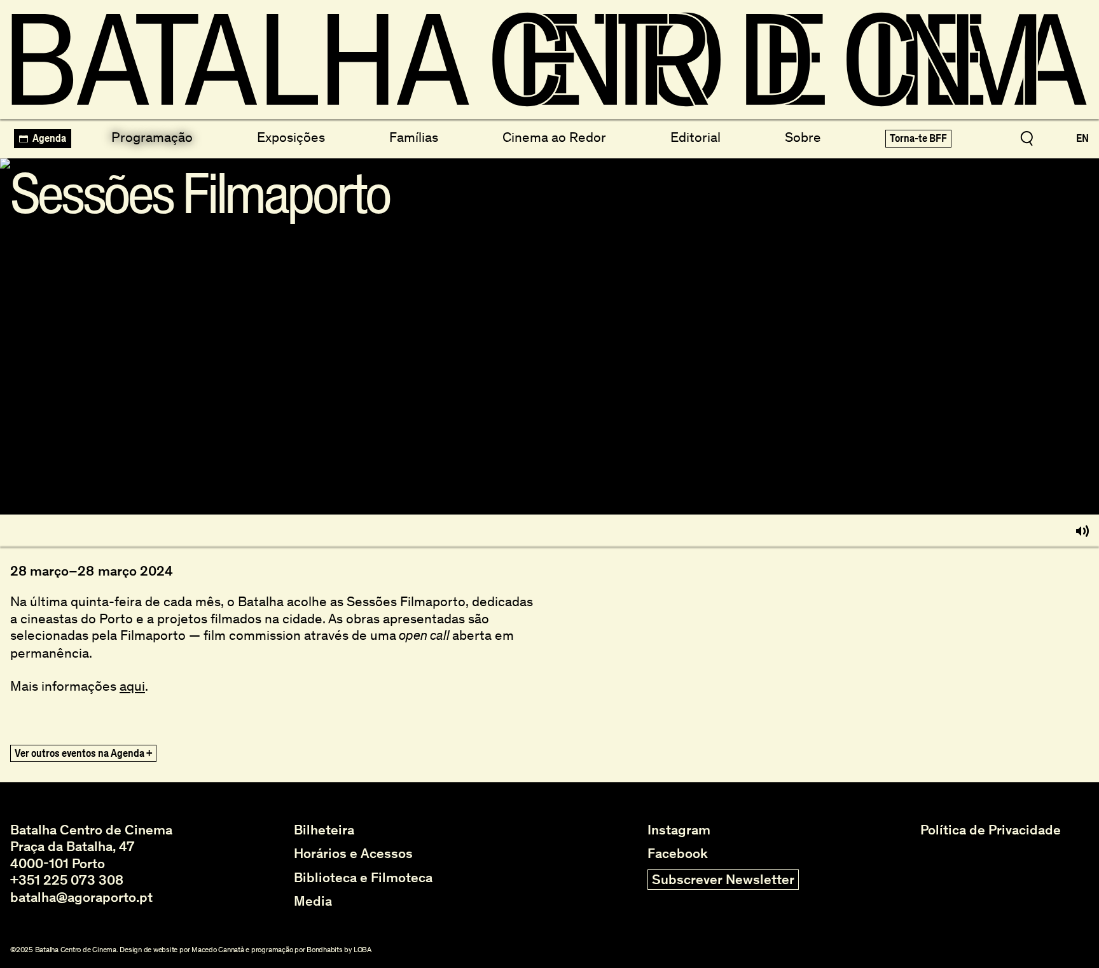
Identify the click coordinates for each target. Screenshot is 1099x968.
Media (313, 901)
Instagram (678, 830)
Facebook (677, 853)
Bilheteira (324, 830)
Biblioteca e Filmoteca (363, 877)
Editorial (695, 137)
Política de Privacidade (990, 830)
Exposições (291, 137)
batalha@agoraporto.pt (81, 897)
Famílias (413, 137)
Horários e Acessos (353, 853)
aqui (132, 686)
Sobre (803, 137)
